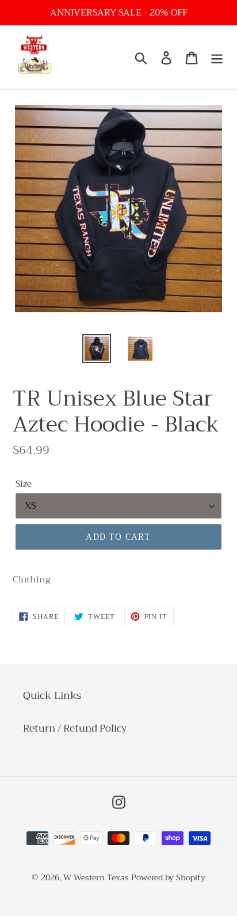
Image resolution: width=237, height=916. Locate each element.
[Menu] (217, 57)
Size (24, 484)
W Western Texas (96, 877)
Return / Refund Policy (75, 728)
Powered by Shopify (168, 877)
